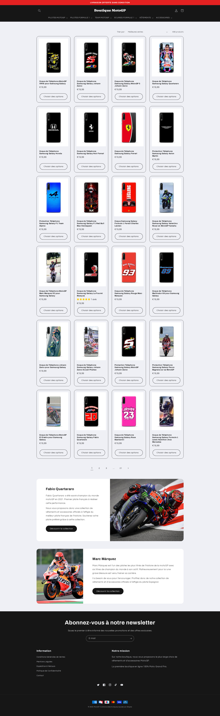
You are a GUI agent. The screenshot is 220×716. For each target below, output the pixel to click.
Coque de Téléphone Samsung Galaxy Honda (50, 152)
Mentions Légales (44, 662)
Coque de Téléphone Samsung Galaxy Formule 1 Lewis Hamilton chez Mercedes (165, 438)
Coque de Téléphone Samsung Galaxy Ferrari (126, 152)
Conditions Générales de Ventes (51, 657)
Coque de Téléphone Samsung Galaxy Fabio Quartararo (88, 437)
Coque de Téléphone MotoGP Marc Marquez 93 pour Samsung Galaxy (53, 293)
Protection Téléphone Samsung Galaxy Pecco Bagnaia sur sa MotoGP (163, 367)
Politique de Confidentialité (49, 671)
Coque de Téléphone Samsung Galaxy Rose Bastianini (125, 437)
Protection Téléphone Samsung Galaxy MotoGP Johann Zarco (127, 367)
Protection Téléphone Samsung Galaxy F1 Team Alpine (51, 223)
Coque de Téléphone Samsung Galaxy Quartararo (165, 82)
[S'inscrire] (131, 638)
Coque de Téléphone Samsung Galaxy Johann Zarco (89, 83)
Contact (40, 676)
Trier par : (121, 32)
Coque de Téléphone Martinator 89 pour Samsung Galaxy (165, 293)
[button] (39, 10)
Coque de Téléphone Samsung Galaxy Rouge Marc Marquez (128, 293)
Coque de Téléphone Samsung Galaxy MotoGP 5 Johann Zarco (127, 83)
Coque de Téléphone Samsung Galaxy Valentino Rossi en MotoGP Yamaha (165, 223)
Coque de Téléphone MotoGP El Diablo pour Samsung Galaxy (53, 437)
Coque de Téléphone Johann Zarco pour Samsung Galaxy (52, 366)
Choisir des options (53, 97)
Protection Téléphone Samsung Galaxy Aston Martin (163, 153)
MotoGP (96, 707)
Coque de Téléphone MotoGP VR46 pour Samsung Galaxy (53, 82)
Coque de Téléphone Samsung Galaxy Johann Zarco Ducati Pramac (89, 367)
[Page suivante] (128, 468)
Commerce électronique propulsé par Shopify (116, 707)
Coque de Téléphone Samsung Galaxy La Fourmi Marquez (90, 293)
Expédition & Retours (46, 666)
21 (121, 468)
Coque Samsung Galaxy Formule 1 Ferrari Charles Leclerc (127, 223)
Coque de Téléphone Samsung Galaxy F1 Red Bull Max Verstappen (90, 223)
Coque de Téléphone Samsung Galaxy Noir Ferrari (90, 152)
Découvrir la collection (61, 529)
